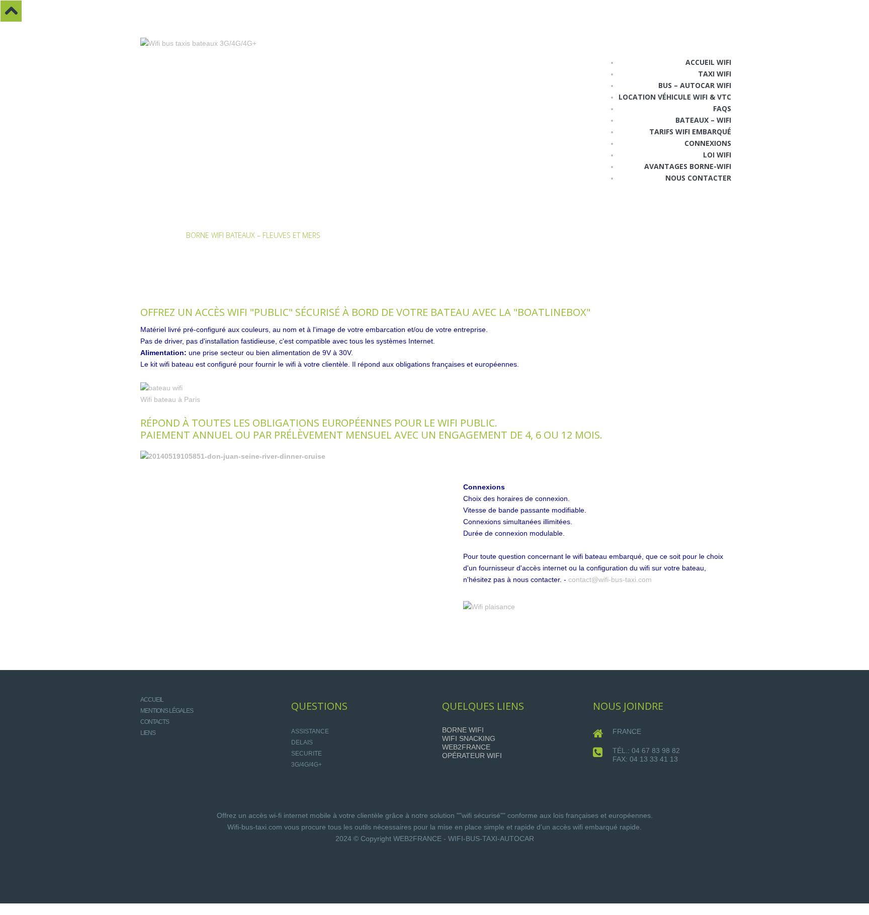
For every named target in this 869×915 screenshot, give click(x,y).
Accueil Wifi (708, 62)
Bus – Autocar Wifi (694, 85)
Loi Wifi (717, 154)
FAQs (722, 108)
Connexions (707, 143)
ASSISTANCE (310, 731)
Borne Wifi (463, 730)
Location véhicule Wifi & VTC (675, 97)
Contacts (154, 721)
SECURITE (306, 753)
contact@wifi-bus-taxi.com (610, 579)
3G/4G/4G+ (306, 764)
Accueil (153, 235)
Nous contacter (698, 178)
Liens (147, 732)
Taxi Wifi (714, 73)
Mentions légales (166, 710)
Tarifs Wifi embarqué (690, 131)
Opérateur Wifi (472, 756)
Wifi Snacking (468, 738)
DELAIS (302, 742)
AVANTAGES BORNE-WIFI (687, 166)
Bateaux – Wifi (703, 120)
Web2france (466, 747)
